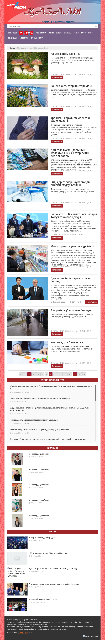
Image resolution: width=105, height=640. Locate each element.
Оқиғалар (68, 33)
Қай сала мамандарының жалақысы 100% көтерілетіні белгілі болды (70, 153)
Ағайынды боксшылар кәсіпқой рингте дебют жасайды (54, 584)
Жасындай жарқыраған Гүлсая (43, 599)
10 (59, 374)
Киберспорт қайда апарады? (42, 537)
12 (70, 374)
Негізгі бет (12, 33)
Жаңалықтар (25, 33)
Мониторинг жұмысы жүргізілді (72, 246)
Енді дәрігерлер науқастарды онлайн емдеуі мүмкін (70, 183)
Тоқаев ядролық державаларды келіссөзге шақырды (34, 420)
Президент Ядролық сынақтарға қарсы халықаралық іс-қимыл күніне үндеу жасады (48, 439)
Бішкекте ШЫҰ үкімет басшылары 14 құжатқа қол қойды (74, 215)
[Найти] (96, 26)
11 (65, 374)
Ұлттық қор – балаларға (67, 342)
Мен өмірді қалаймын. (39, 469)
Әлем (76, 33)
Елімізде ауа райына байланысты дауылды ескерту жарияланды (39, 429)
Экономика (41, 33)
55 (79, 374)
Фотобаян (24, 38)
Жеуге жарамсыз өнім (65, 54)
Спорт (90, 33)
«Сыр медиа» (23, 632)
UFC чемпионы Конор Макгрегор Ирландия (49, 553)
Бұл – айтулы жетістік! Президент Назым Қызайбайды (53, 568)
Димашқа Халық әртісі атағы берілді (70, 279)
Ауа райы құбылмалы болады (71, 310)
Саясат (59, 33)
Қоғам (51, 33)
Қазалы (52, 12)
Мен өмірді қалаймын (39, 454)
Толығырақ (57, 77)
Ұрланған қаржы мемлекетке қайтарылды (71, 119)
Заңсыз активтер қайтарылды (71, 86)
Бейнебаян (13, 38)
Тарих (83, 33)
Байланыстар (37, 38)
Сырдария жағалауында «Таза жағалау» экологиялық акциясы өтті (40, 398)
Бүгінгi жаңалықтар (52, 380)
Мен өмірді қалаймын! (39, 500)
